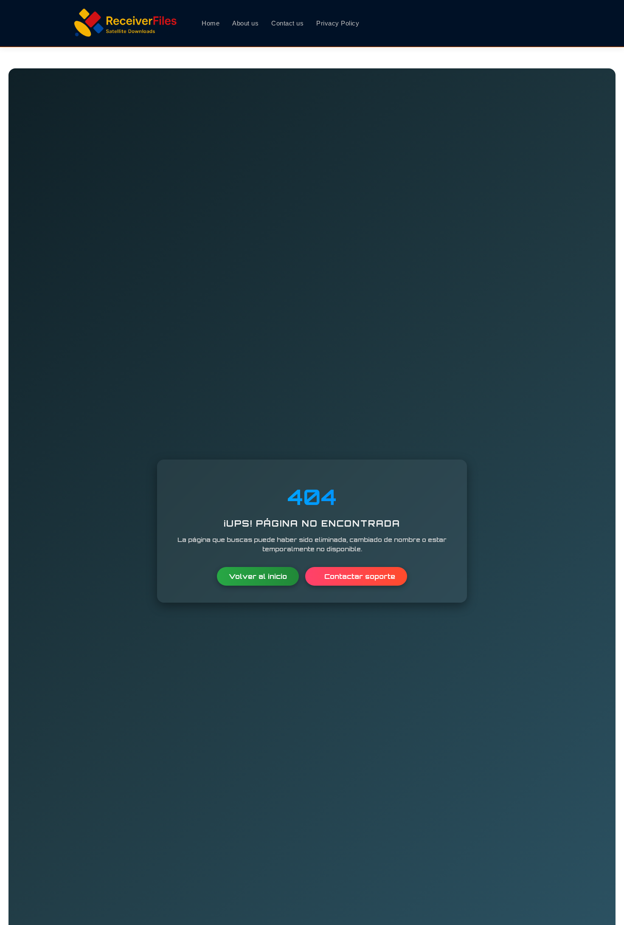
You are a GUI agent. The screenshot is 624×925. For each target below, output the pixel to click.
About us (245, 23)
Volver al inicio (258, 576)
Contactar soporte (358, 576)
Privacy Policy (337, 23)
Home (210, 23)
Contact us (287, 23)
